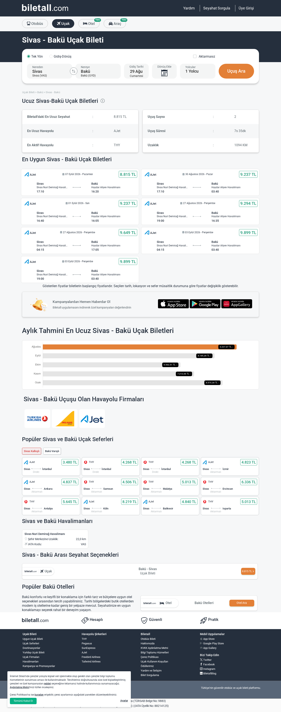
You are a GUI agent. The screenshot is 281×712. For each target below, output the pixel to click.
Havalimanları (30, 661)
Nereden (37, 67)
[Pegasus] (65, 418)
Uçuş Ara (236, 71)
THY (84, 638)
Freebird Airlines (91, 657)
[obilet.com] (45, 11)
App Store (209, 638)
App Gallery (209, 647)
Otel (93, 22)
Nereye (85, 67)
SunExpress (88, 647)
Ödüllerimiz (147, 666)
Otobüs (36, 23)
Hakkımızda (147, 643)
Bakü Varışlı (52, 451)
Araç (119, 22)
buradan (39, 694)
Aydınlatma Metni (19, 687)
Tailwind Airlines (91, 661)
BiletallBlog (209, 673)
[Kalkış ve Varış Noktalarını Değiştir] (73, 71)
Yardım (189, 8)
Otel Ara (242, 603)
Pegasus (87, 643)
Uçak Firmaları (31, 657)
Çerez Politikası (150, 657)
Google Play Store (213, 643)
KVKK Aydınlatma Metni (154, 647)
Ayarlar (124, 700)
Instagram (209, 668)
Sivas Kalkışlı (31, 451)
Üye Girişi (246, 8)
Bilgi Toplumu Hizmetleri (155, 652)
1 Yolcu (192, 71)
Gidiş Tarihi (136, 66)
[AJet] (92, 418)
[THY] (37, 418)
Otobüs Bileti (148, 638)
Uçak (65, 23)
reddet (47, 683)
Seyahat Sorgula (216, 8)
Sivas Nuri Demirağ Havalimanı (44, 534)
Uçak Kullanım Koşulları (154, 661)
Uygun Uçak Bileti (33, 638)
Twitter (207, 659)
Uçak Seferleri (31, 643)
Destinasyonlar (31, 647)
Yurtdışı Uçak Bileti (33, 652)
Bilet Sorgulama (150, 675)
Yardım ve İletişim (151, 670)
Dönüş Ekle (164, 66)
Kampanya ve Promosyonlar (39, 666)
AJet (84, 652)
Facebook (209, 664)
